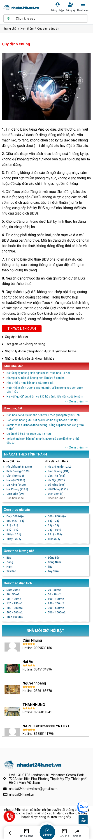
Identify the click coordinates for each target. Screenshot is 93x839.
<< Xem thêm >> (76, 401)
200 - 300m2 (15, 608)
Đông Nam (54, 562)
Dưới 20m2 (13, 590)
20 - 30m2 (54, 590)
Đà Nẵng (16, 484)
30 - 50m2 (13, 594)
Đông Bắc (54, 557)
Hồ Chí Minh (19, 466)
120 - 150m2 (15, 603)
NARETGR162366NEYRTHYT (46, 726)
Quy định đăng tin (48, 28)
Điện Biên (15, 493)
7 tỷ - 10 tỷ (54, 530)
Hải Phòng (17, 489)
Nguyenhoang (34, 683)
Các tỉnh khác (15, 498)
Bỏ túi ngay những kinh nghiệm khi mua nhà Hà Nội (38, 372)
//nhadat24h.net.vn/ (17, 302)
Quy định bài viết (16, 337)
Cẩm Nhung (32, 640)
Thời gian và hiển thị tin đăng (25, 344)
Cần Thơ (15, 475)
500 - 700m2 (15, 612)
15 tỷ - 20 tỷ (55, 534)
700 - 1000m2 (56, 612)
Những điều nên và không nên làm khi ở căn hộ (36, 377)
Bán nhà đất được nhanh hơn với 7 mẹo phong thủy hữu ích (43, 415)
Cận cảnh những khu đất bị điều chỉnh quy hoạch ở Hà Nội (42, 420)
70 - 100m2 (14, 599)
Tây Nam (53, 571)
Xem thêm (27, 28)
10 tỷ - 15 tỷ (14, 534)
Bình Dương (18, 471)
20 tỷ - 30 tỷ (14, 539)
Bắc (9, 557)
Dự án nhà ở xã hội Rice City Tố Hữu (29, 433)
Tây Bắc (11, 571)
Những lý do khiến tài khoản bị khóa (29, 358)
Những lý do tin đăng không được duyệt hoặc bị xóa (41, 351)
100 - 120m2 (56, 599)
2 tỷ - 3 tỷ (12, 525)
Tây (50, 566)
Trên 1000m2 (15, 617)
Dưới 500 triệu (15, 516)
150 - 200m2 (56, 603)
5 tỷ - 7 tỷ (12, 530)
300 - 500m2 (56, 608)
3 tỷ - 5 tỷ (53, 525)
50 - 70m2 (54, 594)
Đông (10, 562)
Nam (9, 566)
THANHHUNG (34, 705)
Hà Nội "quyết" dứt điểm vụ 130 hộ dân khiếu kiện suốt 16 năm (45, 396)
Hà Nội (16, 480)
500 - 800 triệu (57, 516)
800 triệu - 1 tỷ (15, 520)
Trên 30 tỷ (54, 539)
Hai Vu (28, 662)
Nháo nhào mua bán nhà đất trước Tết (30, 382)
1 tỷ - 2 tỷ (53, 520)
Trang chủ (10, 28)
